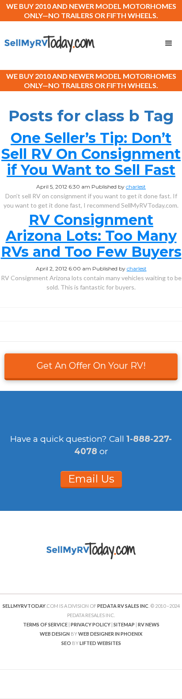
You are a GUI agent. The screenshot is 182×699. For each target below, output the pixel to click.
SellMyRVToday (24, 606)
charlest (136, 186)
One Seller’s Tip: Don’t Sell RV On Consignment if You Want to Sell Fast (91, 153)
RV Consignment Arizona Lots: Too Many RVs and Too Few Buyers (91, 235)
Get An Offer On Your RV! (91, 365)
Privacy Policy (90, 624)
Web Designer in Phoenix (110, 634)
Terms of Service (45, 624)
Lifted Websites (100, 643)
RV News (148, 624)
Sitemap (124, 624)
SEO (66, 643)
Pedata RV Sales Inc (122, 606)
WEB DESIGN (55, 634)
